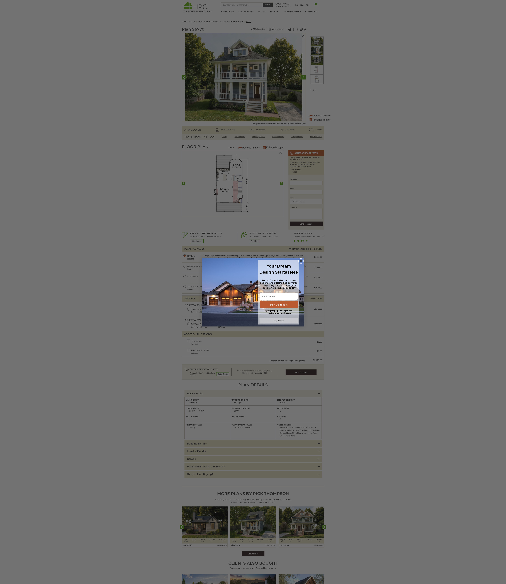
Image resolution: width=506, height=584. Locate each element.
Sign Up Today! (279, 305)
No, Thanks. (278, 320)
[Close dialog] (301, 261)
